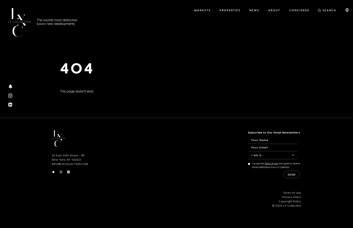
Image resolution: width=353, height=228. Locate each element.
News (254, 10)
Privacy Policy (291, 196)
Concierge (299, 10)
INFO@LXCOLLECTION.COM (70, 163)
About (274, 10)
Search (329, 10)
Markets (202, 10)
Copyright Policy (290, 201)
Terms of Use (271, 163)
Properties (230, 10)
